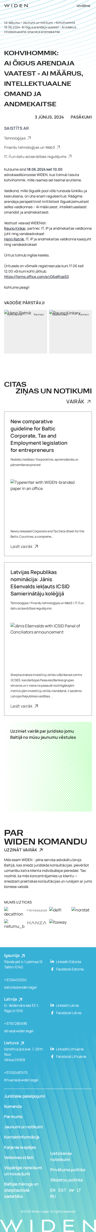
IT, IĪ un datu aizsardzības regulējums (35, 156)
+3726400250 (15, 979)
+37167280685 (15, 1023)
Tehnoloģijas (15, 138)
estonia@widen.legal (20, 987)
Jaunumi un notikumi (38, 22)
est (62, 1190)
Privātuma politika (67, 1169)
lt (79, 1190)
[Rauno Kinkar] (70, 332)
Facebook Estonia (70, 969)
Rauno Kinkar (15, 228)
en (53, 1190)
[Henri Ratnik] (25, 332)
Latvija (11, 999)
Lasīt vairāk (21, 546)
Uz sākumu (12, 22)
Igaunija (12, 955)
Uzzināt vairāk (20, 850)
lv (71, 1190)
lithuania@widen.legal (21, 1079)
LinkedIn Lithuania (70, 1049)
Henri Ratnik (14, 239)
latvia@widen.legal (18, 1030)
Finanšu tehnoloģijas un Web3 (30, 147)
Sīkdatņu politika (66, 1180)
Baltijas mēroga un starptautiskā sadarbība (21, 1190)
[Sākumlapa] (16, 5)
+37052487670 (16, 1072)
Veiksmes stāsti (19, 1157)
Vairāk (76, 401)
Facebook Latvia (68, 1012)
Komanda (13, 1106)
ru (53, 1196)
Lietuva (11, 1043)
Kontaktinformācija (21, 1137)
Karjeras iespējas (20, 1147)
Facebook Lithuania (71, 1056)
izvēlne (83, 6)
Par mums (13, 1116)
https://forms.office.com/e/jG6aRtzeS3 (36, 276)
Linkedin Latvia (67, 1005)
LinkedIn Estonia (68, 961)
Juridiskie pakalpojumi (24, 1096)
